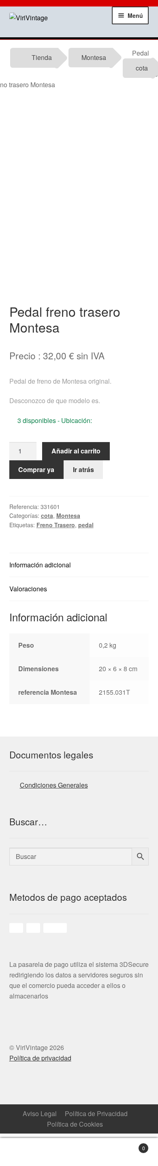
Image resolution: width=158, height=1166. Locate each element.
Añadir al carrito (75, 450)
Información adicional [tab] (40, 564)
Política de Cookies (75, 1124)
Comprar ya (36, 469)
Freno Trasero (55, 525)
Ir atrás (83, 469)
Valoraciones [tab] (28, 588)
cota (142, 68)
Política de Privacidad (96, 1113)
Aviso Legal (40, 1113)
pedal (86, 525)
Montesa (93, 57)
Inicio (20, 1152)
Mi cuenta (59, 1152)
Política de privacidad (40, 1058)
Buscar (99, 1152)
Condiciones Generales (54, 785)
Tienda (42, 57)
